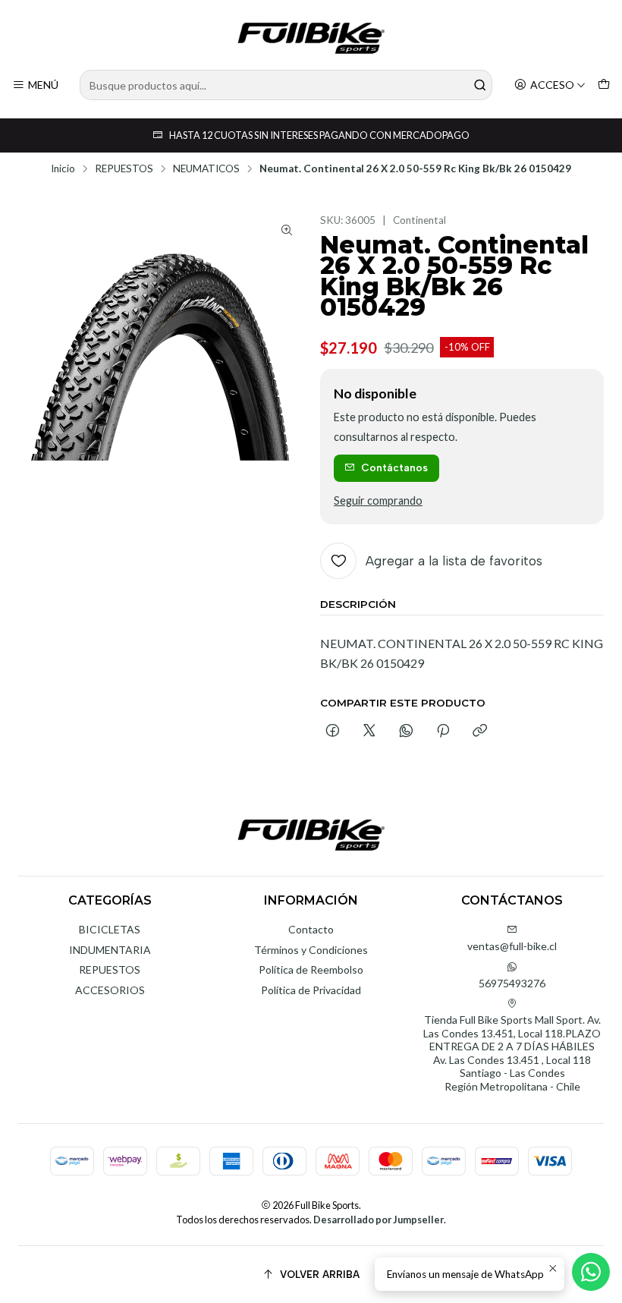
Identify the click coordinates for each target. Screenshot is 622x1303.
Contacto (311, 929)
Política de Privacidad (311, 990)
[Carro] (604, 85)
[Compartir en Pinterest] (443, 731)
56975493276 (512, 983)
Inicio (63, 169)
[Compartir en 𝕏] (369, 731)
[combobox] (286, 85)
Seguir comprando (378, 501)
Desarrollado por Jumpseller (378, 1219)
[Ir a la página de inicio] (311, 37)
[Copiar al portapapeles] (479, 731)
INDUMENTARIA (110, 949)
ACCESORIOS (110, 990)
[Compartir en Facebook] (332, 731)
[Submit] (479, 85)
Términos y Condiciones (311, 949)
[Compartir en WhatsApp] (406, 731)
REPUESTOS (124, 169)
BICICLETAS (109, 929)
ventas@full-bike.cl (512, 945)
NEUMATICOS (206, 169)
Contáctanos (394, 467)
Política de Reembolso (311, 969)
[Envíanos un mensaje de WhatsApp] (591, 1272)
